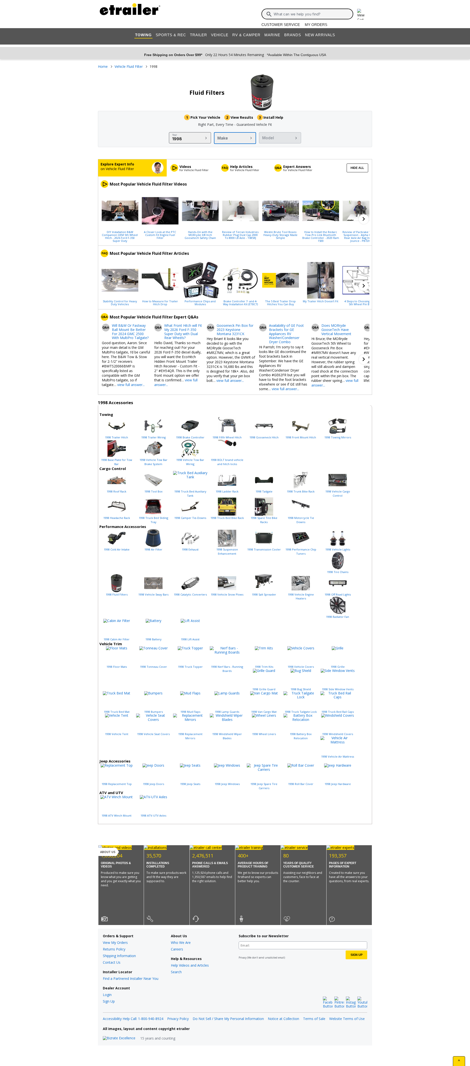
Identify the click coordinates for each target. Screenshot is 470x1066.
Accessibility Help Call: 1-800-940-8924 (133, 1018)
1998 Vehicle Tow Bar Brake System (153, 462)
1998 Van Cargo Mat (264, 712)
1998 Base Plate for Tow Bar (116, 462)
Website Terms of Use (347, 1018)
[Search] (269, 14)
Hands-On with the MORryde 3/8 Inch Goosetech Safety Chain (200, 234)
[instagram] (351, 1002)
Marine (272, 35)
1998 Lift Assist (190, 639)
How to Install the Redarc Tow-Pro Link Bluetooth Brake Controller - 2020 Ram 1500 (320, 236)
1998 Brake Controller (190, 437)
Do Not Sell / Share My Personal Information (228, 1018)
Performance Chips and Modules (200, 302)
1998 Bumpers (153, 712)
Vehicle (219, 35)
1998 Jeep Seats (190, 784)
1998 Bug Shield (301, 689)
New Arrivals (320, 35)
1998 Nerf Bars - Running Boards (227, 669)
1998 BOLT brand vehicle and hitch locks (227, 462)
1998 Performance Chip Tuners (300, 551)
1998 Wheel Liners (264, 734)
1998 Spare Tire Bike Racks (264, 520)
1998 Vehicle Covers (301, 666)
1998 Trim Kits (264, 666)
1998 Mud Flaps (190, 712)
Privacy (243, 957)
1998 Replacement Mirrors (190, 736)
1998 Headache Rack (116, 518)
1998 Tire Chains (337, 572)
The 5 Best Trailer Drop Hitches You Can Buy (280, 302)
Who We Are (181, 942)
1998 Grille (338, 666)
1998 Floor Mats (116, 666)
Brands (292, 35)
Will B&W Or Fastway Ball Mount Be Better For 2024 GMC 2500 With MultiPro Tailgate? (130, 332)
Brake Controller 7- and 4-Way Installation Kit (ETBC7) (240, 302)
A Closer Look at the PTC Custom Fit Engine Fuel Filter (160, 234)
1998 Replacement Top (117, 784)
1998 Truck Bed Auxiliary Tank (190, 493)
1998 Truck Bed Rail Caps (337, 712)
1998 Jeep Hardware (338, 784)
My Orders (316, 25)
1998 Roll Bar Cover (300, 784)
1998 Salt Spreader (264, 594)
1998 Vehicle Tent (116, 734)
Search (176, 972)
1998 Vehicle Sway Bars (153, 594)
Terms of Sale (314, 1018)
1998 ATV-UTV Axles (153, 815)
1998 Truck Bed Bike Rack (227, 518)
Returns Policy (114, 949)
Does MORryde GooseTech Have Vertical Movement (336, 330)
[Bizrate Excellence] (119, 1038)
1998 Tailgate (264, 491)
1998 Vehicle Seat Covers (153, 734)
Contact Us (111, 962)
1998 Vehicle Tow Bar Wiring (190, 462)
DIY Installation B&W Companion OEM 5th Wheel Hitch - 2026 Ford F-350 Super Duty (120, 236)
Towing (143, 35)
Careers (177, 949)
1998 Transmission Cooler (264, 549)
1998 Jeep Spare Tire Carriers (263, 786)
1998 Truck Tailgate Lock (301, 712)
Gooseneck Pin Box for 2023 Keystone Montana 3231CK (235, 330)
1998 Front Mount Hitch (300, 437)
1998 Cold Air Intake (116, 549)
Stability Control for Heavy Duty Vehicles (120, 302)
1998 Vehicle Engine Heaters (301, 596)
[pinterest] (339, 1002)
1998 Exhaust (190, 549)
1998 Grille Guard (263, 689)
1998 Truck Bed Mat (116, 712)
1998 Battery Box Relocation (301, 736)
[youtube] (362, 1002)
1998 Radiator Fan (337, 617)
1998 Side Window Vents (337, 689)
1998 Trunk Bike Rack (301, 491)
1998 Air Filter (153, 549)
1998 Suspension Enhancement (227, 551)
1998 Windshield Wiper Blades (227, 736)
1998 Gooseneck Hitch (264, 437)
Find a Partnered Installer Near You (130, 978)
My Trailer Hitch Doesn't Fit (320, 301)
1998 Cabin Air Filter (116, 639)
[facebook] (328, 1002)
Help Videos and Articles (190, 965)
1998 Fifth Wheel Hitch (227, 437)
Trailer (198, 35)
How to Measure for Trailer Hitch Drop (160, 302)
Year (174, 135)
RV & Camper (246, 35)
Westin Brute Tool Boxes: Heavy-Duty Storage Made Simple (280, 234)
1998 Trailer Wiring (153, 437)
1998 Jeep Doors (153, 784)
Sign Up (109, 1001)
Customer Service (280, 25)
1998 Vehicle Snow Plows (227, 594)
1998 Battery (153, 639)
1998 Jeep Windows (227, 784)
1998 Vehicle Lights (337, 549)
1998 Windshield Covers (337, 734)
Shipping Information (119, 955)
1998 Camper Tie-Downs (190, 518)
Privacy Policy (178, 1018)
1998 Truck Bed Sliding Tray (153, 520)
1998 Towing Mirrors (337, 437)
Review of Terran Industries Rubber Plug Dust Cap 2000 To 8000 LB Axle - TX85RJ (240, 234)
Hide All (357, 168)
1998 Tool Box (153, 491)
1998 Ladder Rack (227, 491)
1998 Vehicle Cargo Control (337, 493)
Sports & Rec (171, 35)
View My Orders (115, 942)
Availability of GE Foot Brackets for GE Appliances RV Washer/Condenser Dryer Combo (286, 334)
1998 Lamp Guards (227, 712)
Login (107, 994)
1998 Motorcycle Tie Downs (301, 520)
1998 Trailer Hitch (116, 437)
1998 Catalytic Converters (190, 594)
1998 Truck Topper (190, 666)
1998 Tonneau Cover (153, 666)
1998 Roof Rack (116, 491)
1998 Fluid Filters (117, 594)
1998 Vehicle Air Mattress (337, 756)
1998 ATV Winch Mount (116, 815)
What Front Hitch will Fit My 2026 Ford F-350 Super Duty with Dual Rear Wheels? (183, 332)
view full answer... (131, 384)
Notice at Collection (283, 1018)
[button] (364, 219)
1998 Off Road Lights (338, 594)
